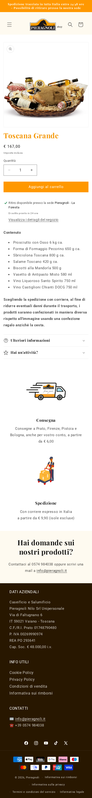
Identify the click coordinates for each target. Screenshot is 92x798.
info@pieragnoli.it (52, 571)
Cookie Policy (21, 672)
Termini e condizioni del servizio (34, 792)
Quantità (10, 160)
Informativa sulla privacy (48, 784)
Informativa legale (72, 792)
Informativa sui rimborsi (31, 693)
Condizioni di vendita (28, 686)
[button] (9, 24)
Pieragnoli (33, 777)
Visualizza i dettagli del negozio (33, 220)
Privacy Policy (22, 679)
